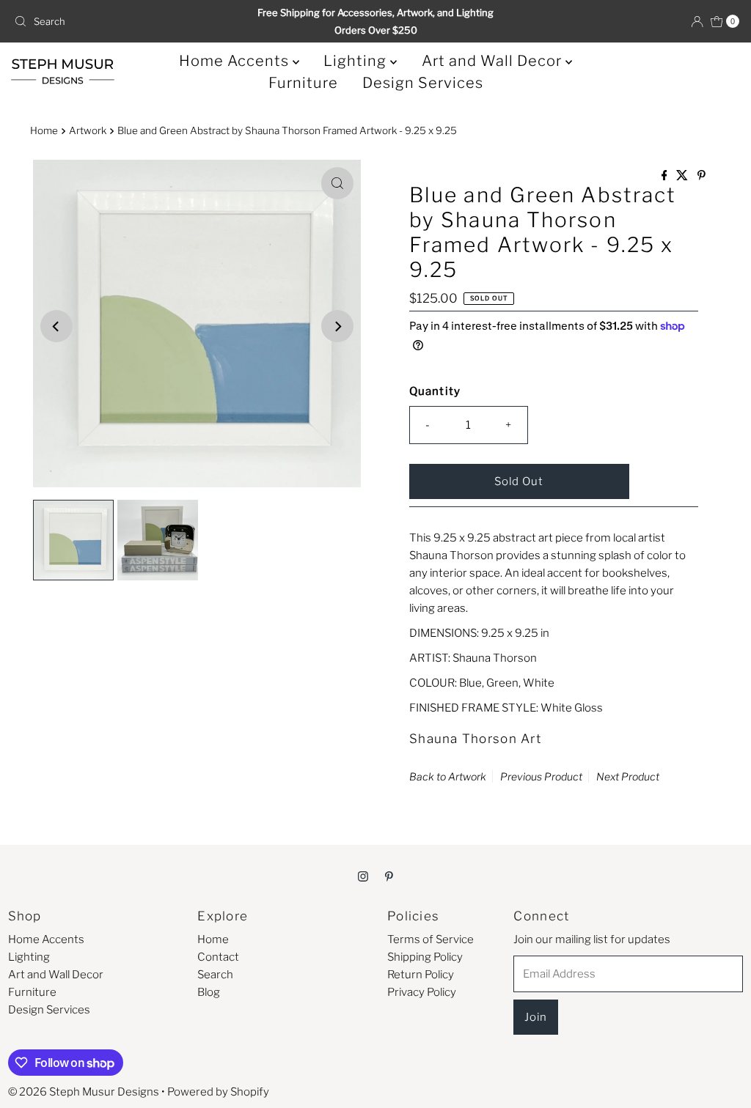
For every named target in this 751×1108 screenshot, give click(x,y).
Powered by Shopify (218, 1091)
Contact (218, 957)
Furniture (303, 83)
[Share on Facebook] (666, 176)
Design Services (422, 83)
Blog (208, 992)
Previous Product (541, 776)
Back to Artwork (447, 776)
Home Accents (236, 61)
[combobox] (127, 21)
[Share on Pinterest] (701, 176)
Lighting (356, 61)
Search (215, 974)
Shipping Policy (425, 957)
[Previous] (56, 326)
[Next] (337, 326)
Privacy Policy (421, 992)
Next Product (627, 776)
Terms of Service (430, 939)
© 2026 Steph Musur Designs (83, 1091)
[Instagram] (363, 875)
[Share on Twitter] (683, 176)
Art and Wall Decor (493, 61)
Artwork (87, 130)
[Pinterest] (389, 875)
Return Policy (420, 974)
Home (44, 130)
